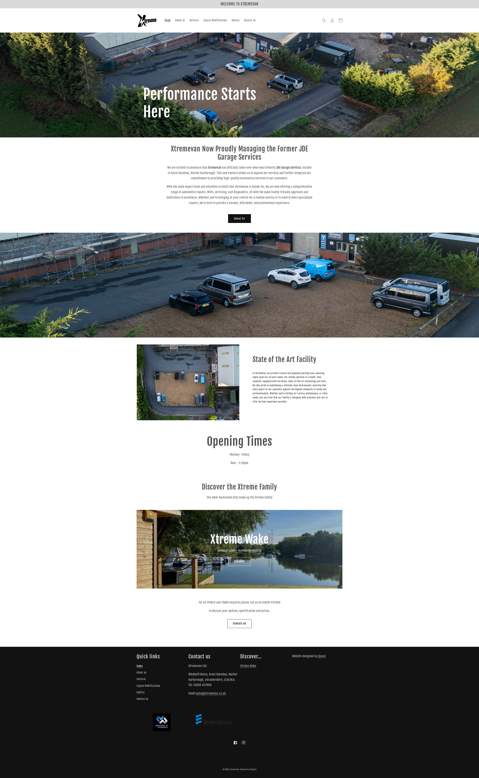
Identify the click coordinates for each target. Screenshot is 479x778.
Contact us (239, 623)
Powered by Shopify (248, 769)
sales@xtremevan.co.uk (211, 693)
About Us (239, 218)
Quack (322, 656)
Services (141, 679)
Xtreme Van (234, 769)
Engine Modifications (148, 685)
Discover (239, 561)
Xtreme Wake (248, 666)
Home (140, 666)
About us (142, 672)
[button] (324, 20)
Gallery (140, 692)
